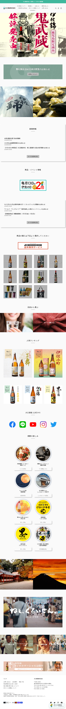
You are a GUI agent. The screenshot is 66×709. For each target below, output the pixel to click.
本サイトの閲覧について (10, 688)
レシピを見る (23, 468)
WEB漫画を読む (43, 549)
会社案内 (14, 682)
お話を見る (23, 495)
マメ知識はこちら (43, 468)
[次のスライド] (37, 55)
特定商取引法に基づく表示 (10, 684)
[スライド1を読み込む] (30, 55)
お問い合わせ (7, 682)
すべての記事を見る (33, 156)
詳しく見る (23, 522)
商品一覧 (21, 682)
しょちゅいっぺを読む (43, 495)
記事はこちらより (33, 74)
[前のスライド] (28, 55)
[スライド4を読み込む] (34, 55)
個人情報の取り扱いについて (11, 686)
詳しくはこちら (33, 11)
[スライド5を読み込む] (35, 55)
